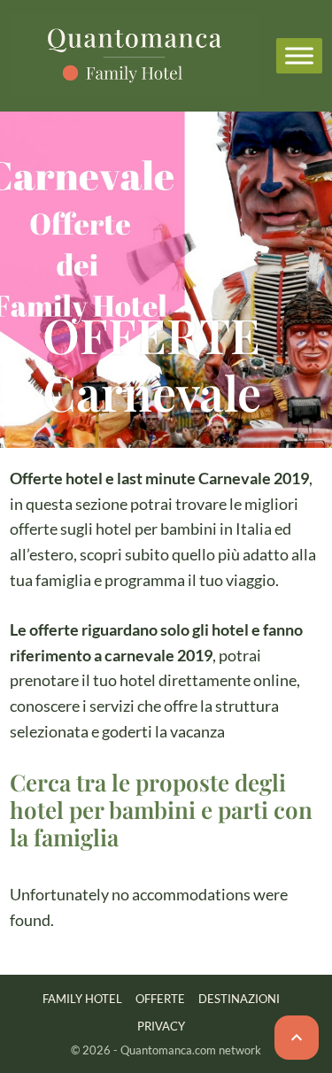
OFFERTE (160, 999)
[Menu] (299, 55)
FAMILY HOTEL (82, 999)
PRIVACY (161, 1026)
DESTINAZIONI (239, 999)
